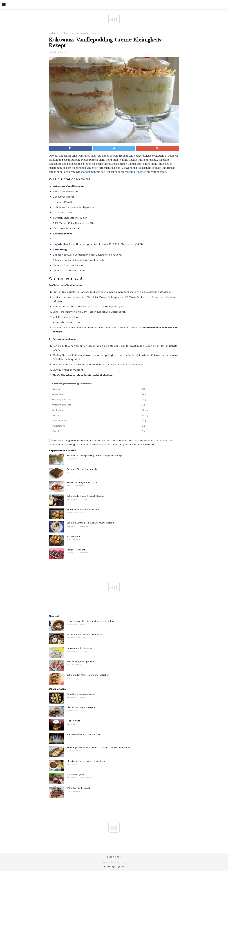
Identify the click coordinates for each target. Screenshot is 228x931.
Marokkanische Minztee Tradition (84, 734)
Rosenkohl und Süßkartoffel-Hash (84, 634)
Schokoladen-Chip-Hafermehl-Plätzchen (88, 675)
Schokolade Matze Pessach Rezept (85, 496)
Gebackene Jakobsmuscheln (81, 694)
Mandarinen (88, 171)
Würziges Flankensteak (78, 788)
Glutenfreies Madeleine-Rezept (83, 509)
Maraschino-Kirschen (133, 171)
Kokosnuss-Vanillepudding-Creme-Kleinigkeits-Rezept (95, 455)
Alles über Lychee (76, 774)
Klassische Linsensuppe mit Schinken (86, 761)
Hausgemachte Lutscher (79, 648)
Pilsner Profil (73, 720)
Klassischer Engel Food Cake (82, 482)
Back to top (114, 857)
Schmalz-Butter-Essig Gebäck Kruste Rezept (90, 522)
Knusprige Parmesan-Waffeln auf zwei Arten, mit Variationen (98, 747)
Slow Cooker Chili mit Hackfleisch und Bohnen (91, 621)
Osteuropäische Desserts (88, 33)
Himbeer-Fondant (76, 549)
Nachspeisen (54, 33)
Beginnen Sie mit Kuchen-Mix (82, 469)
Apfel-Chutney (74, 536)
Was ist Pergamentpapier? (80, 661)
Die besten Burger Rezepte (81, 707)
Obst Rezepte (68, 33)
